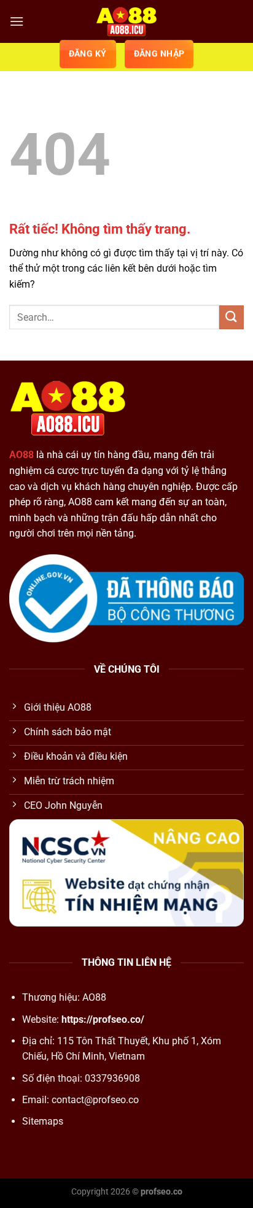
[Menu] (16, 21)
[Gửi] (231, 317)
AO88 (21, 455)
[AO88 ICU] (126, 21)
